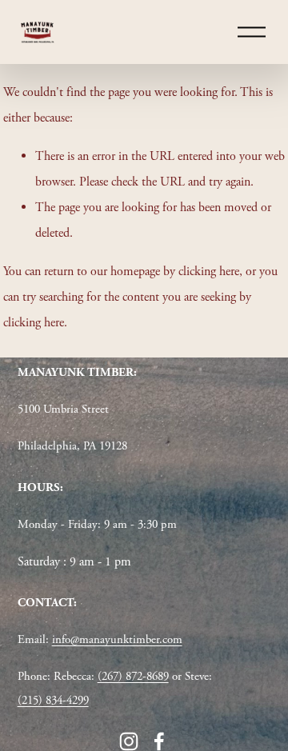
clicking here (208, 271)
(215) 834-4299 (53, 700)
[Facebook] (159, 741)
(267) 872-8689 (133, 676)
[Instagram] (128, 741)
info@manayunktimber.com (117, 639)
